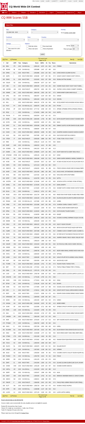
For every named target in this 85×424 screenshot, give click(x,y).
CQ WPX (48, 1)
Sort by (68, 45)
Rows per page (68, 49)
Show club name (33, 48)
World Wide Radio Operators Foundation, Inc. (22, 421)
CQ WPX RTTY (63, 1)
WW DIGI (81, 1)
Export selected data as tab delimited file (12, 400)
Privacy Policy (46, 421)
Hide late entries (33, 46)
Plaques (23, 12)
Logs (51, 12)
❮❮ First (5, 59)
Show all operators (48, 48)
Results (32, 12)
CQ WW (42, 1)
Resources (60, 12)
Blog (79, 12)
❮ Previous (14, 59)
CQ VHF (75, 1)
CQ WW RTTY (54, 1)
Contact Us (69, 12)
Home (5, 12)
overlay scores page (69, 32)
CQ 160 (70, 1)
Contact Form (25, 413)
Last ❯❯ (80, 59)
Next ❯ (72, 59)
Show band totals (47, 46)
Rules (14, 12)
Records (41, 12)
